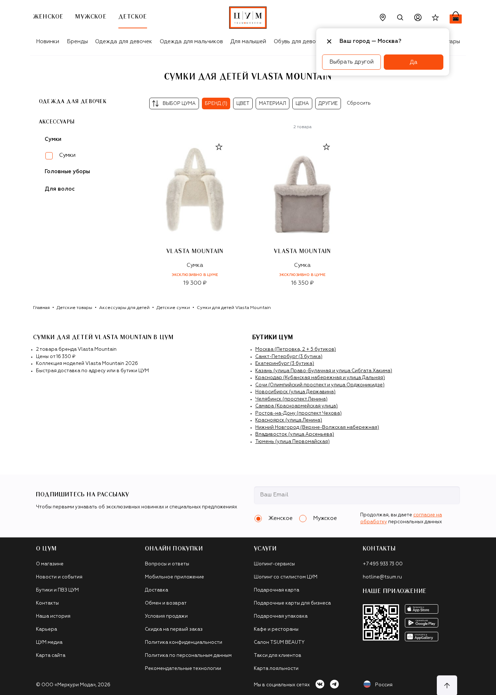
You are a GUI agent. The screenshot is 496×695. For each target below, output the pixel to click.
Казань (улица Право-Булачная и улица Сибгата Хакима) (323, 371)
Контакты (47, 603)
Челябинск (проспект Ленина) (291, 399)
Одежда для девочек (123, 41)
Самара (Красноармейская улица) (296, 406)
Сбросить (359, 103)
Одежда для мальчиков (191, 41)
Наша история (53, 616)
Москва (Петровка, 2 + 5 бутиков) (295, 349)
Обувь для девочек (299, 41)
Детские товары (74, 308)
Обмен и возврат (166, 603)
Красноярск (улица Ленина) (288, 420)
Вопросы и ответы (167, 564)
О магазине (50, 564)
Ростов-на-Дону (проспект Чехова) (298, 413)
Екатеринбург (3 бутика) (284, 363)
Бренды (77, 41)
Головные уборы (67, 171)
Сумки (67, 155)
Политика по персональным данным (188, 655)
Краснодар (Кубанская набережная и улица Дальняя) (320, 377)
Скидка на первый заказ (174, 629)
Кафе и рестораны (276, 629)
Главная (41, 308)
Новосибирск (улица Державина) (295, 392)
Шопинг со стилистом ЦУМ (285, 577)
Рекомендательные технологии (183, 668)
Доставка (156, 590)
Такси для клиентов (277, 655)
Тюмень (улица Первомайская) (292, 441)
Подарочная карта (276, 590)
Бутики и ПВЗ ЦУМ (57, 590)
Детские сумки (173, 308)
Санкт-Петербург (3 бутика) (288, 356)
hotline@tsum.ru (382, 577)
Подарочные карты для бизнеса (292, 603)
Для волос (60, 189)
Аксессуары (57, 122)
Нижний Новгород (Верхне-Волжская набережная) (317, 427)
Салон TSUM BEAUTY (279, 642)
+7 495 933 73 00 (383, 564)
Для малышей (248, 41)
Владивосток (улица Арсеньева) (294, 434)
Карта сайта (50, 655)
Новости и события (59, 577)
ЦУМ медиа (49, 642)
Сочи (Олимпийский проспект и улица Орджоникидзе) (320, 385)
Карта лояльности (276, 668)
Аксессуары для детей (124, 308)
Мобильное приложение (174, 577)
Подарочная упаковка (281, 616)
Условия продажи (166, 616)
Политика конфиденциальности (183, 642)
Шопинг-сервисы (274, 564)
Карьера (46, 629)
